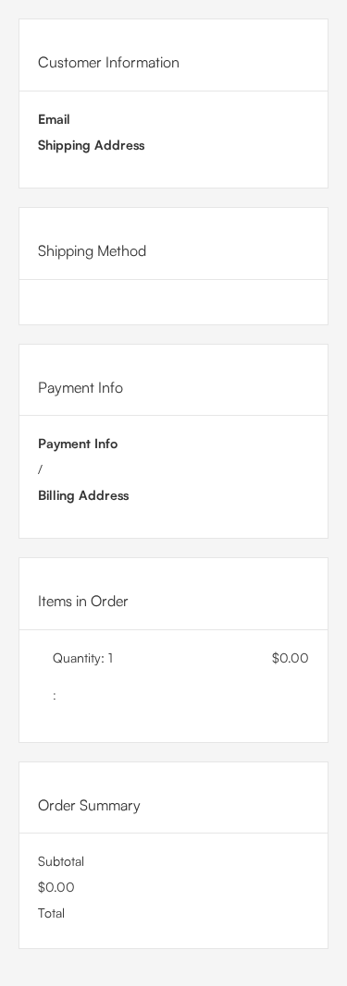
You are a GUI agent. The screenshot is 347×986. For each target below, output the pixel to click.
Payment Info (78, 443)
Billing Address (83, 495)
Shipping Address (91, 144)
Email (54, 119)
